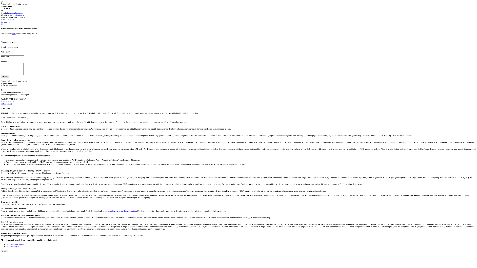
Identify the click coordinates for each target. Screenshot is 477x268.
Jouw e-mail (6, 57)
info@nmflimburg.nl (15, 13)
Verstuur (5, 76)
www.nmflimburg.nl (16, 15)
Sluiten (4, 251)
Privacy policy (6, 22)
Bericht (4, 61)
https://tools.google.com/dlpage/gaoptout (120, 211)
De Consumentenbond (15, 244)
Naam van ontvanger (9, 42)
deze (14, 34)
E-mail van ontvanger (9, 47)
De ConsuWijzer (12, 246)
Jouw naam (5, 52)
